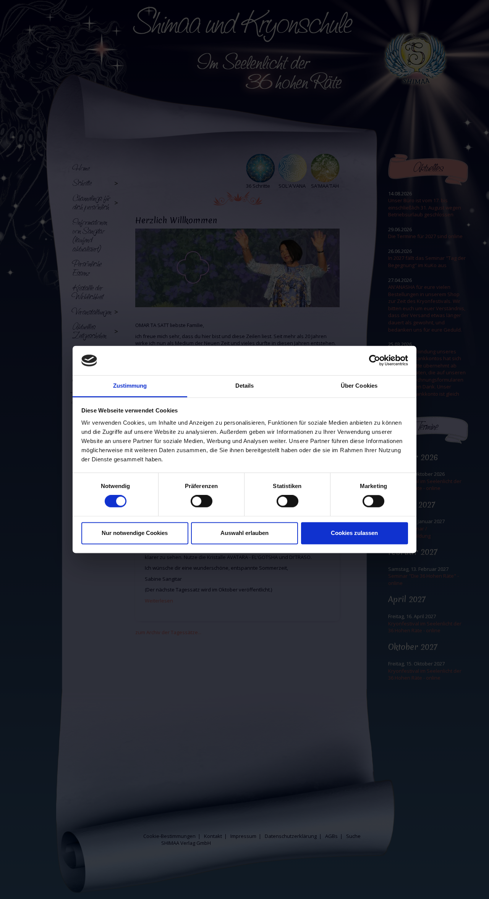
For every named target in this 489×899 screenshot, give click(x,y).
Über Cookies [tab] (359, 385)
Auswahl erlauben (244, 533)
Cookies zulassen (354, 533)
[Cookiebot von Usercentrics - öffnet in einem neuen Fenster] (374, 360)
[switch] (201, 501)
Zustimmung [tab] (130, 385)
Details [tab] (244, 385)
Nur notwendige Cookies (135, 533)
